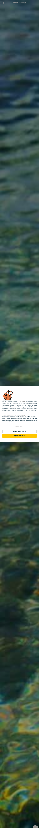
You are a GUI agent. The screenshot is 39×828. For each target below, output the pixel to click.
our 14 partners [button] (21, 401)
